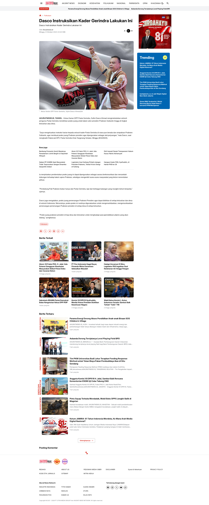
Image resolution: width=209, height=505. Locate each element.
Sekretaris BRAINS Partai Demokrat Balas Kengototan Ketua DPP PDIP (53, 301)
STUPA (85, 491)
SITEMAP (64, 473)
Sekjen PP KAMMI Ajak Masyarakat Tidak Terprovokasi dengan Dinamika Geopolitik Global (52, 164)
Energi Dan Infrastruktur (39, 387)
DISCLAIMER (110, 469)
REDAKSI (42, 469)
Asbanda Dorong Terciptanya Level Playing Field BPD (110, 9)
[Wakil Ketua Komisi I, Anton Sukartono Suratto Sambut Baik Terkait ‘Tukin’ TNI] (119, 287)
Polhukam (43, 224)
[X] (45, 231)
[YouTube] (121, 487)
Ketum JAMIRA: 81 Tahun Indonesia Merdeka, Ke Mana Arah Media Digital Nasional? (101, 420)
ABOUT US (65, 469)
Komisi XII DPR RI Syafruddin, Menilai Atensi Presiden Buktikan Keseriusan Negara (85, 302)
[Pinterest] (54, 231)
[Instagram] (112, 487)
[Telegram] (49, 231)
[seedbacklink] (57, 461)
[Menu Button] (41, 3)
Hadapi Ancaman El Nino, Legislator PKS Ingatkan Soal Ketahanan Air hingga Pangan (116, 266)
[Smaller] (125, 31)
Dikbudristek (40, 323)
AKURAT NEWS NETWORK (82, 500)
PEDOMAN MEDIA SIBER (92, 469)
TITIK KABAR (66, 487)
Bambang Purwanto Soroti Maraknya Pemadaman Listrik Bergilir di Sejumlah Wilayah (53, 153)
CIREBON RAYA (44, 491)
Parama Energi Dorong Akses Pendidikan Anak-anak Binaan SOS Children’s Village (58, 9)
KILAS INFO (87, 495)
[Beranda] (40, 15)
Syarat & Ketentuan (135, 469)
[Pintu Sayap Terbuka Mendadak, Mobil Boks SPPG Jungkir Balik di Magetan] (55, 406)
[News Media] (65, 461)
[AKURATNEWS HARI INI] (51, 3)
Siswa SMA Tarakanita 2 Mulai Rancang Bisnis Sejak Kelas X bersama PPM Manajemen (151, 103)
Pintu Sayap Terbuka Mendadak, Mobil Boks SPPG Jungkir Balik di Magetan (100, 400)
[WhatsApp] (58, 231)
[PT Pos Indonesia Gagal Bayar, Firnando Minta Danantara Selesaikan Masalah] (86, 251)
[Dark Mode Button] (162, 3)
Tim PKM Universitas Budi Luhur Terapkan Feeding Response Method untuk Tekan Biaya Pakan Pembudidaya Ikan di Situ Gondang (98, 361)
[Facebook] (41, 231)
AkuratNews (40, 403)
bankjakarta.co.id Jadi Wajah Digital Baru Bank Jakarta (153, 95)
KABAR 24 (65, 495)
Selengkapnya (85, 440)
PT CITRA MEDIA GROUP (62, 500)
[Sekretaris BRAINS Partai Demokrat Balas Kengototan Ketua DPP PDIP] (54, 287)
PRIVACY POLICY (156, 469)
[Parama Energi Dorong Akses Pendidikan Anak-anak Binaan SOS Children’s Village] (55, 326)
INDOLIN (64, 491)
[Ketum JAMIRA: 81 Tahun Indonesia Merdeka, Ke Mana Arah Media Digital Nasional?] (55, 426)
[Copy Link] (62, 231)
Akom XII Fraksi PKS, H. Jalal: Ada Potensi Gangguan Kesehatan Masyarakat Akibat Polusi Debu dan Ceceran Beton (85, 154)
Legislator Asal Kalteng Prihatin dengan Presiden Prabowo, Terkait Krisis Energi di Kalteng (86, 164)
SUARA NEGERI (88, 487)
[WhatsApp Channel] (125, 487)
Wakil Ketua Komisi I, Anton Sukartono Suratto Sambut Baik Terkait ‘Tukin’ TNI (117, 302)
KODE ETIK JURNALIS (47, 473)
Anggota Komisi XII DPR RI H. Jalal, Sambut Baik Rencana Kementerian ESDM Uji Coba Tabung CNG (96, 379)
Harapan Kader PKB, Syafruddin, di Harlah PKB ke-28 (116, 163)
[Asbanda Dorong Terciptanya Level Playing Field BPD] (55, 346)
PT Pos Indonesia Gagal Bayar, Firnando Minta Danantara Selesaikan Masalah (84, 266)
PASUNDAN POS (45, 495)
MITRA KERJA (89, 473)
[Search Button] (167, 3)
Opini (40, 419)
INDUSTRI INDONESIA (47, 487)
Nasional (40, 341)
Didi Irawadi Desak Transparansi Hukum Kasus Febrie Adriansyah (118, 152)
